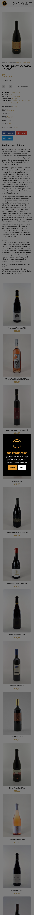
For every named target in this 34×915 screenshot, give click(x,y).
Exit (22, 467)
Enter (12, 467)
